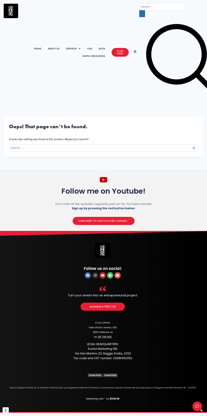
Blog (102, 48)
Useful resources (93, 56)
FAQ (89, 48)
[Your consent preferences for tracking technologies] (6, 410)
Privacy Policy (95, 375)
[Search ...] (162, 6)
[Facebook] (88, 275)
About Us (54, 48)
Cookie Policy (110, 375)
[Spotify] (110, 275)
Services (71, 48)
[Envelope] (117, 275)
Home (37, 48)
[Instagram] (95, 275)
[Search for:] (103, 148)
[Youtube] (102, 275)
